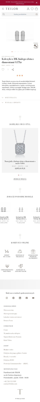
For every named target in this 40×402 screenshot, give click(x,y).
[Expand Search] (4, 14)
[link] (12, 8)
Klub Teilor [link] (8, 340)
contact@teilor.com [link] (10, 384)
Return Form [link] (8, 320)
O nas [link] (6, 330)
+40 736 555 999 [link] (10, 381)
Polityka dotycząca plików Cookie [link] (15, 353)
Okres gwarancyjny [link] (10, 313)
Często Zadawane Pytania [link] (12, 337)
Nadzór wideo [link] (8, 350)
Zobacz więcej (20, 179)
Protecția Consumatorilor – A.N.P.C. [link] (16, 363)
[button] (20, 97)
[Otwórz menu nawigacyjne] (3, 8)
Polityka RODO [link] (9, 360)
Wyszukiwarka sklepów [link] (12, 333)
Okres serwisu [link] (9, 310)
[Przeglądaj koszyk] (36, 8)
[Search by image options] (36, 14)
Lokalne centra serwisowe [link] (13, 317)
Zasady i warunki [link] (10, 357)
